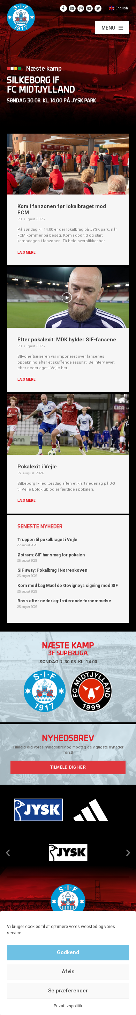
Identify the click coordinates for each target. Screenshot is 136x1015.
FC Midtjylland (41, 90)
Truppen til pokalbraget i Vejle (47, 539)
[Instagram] (80, 8)
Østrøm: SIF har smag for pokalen (51, 555)
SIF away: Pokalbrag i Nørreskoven (52, 570)
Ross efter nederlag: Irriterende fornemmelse (64, 600)
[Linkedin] (72, 8)
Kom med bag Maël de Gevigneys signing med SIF (67, 585)
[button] (112, 27)
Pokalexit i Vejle (37, 466)
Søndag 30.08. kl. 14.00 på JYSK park (51, 101)
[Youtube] (89, 8)
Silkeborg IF (33, 81)
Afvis (68, 971)
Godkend (68, 952)
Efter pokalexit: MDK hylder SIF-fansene (66, 339)
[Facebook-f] (63, 8)
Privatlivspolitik (68, 1006)
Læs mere (26, 252)
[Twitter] (98, 8)
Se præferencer (68, 991)
